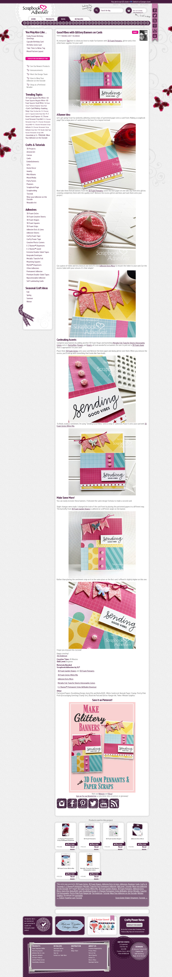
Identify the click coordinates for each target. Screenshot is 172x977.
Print (135, 32)
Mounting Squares (33, 261)
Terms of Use (134, 5)
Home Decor (31, 168)
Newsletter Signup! (134, 925)
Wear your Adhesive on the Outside (37, 198)
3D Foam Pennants (115, 40)
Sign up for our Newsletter (86, 796)
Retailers (79, 19)
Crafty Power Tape (34, 239)
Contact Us (92, 957)
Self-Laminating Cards (35, 281)
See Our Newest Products (40, 66)
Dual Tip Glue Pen (36, 111)
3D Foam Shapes (33, 219)
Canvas (29, 155)
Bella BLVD (74, 891)
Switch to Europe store (141, 1)
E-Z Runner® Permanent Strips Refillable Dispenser (77, 687)
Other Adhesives (33, 268)
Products (50, 19)
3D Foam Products (37, 957)
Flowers (80, 345)
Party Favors (31, 180)
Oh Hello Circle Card (34, 44)
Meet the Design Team (39, 74)
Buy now (71, 844)
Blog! (110, 793)
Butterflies (72, 345)
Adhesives (31, 209)
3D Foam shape (138, 345)
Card (28, 108)
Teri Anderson (76, 36)
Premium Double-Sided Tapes (38, 274)
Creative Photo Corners (35, 242)
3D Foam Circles (33, 213)
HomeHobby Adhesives (38, 962)
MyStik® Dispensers (34, 265)
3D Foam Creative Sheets (36, 216)
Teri (68, 40)
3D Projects (31, 148)
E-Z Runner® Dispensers (36, 245)
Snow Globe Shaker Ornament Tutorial (131, 898)
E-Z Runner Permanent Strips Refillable (112, 891)
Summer (30, 298)
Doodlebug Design (90, 891)
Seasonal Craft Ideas (37, 288)
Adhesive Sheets (33, 232)
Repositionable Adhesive (36, 277)
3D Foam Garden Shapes (81, 508)
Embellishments (33, 161)
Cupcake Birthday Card (35, 41)
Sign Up (56, 953)
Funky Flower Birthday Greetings (35, 37)
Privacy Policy (124, 5)
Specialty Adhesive (37, 955)
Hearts (89, 345)
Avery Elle (65, 891)
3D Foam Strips (32, 226)
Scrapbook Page (33, 187)
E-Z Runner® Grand (34, 248)
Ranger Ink (87, 893)
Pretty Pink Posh (76, 893)
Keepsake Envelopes (34, 255)
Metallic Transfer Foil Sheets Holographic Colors (89, 869)
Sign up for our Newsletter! (38, 59)
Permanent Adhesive (34, 271)
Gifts (29, 164)
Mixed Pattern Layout (35, 51)
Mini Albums (31, 174)
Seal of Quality (144, 5)
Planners (30, 184)
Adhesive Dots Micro (107, 265)
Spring (29, 295)
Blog (63, 19)
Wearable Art (32, 202)
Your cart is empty (137, 11)
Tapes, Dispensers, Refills (38, 948)
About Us (115, 5)
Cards (29, 158)
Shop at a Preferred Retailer (36, 85)
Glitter (130, 891)
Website (101, 793)
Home (33, 19)
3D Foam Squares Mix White (36, 98)
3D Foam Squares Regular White (37, 99)
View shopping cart (138, 12)
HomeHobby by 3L (31, 135)
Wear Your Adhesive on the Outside (38, 136)
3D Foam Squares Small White (37, 101)
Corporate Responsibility (95, 948)
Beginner (131, 884)
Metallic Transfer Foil (35, 258)
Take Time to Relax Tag (36, 48)
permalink (79, 895)
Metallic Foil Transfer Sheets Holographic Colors (76, 683)
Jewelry (29, 171)
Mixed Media (31, 177)
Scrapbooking (32, 190)
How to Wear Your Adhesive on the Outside (36, 79)
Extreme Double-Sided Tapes (38, 252)
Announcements (36, 70)
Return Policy (92, 960)
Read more (72, 848)
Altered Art (31, 151)
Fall (28, 291)
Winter (29, 301)
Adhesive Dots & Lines (35, 229)
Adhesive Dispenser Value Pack (38, 106)
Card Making (35, 108)
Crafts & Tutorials (35, 145)
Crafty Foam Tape (33, 236)
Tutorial (41, 135)
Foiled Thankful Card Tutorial (69, 898)
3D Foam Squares (33, 223)
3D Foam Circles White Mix (68, 675)
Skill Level (121, 886)
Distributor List (58, 951)
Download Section (58, 948)
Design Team (74, 951)
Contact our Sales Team (60, 955)
